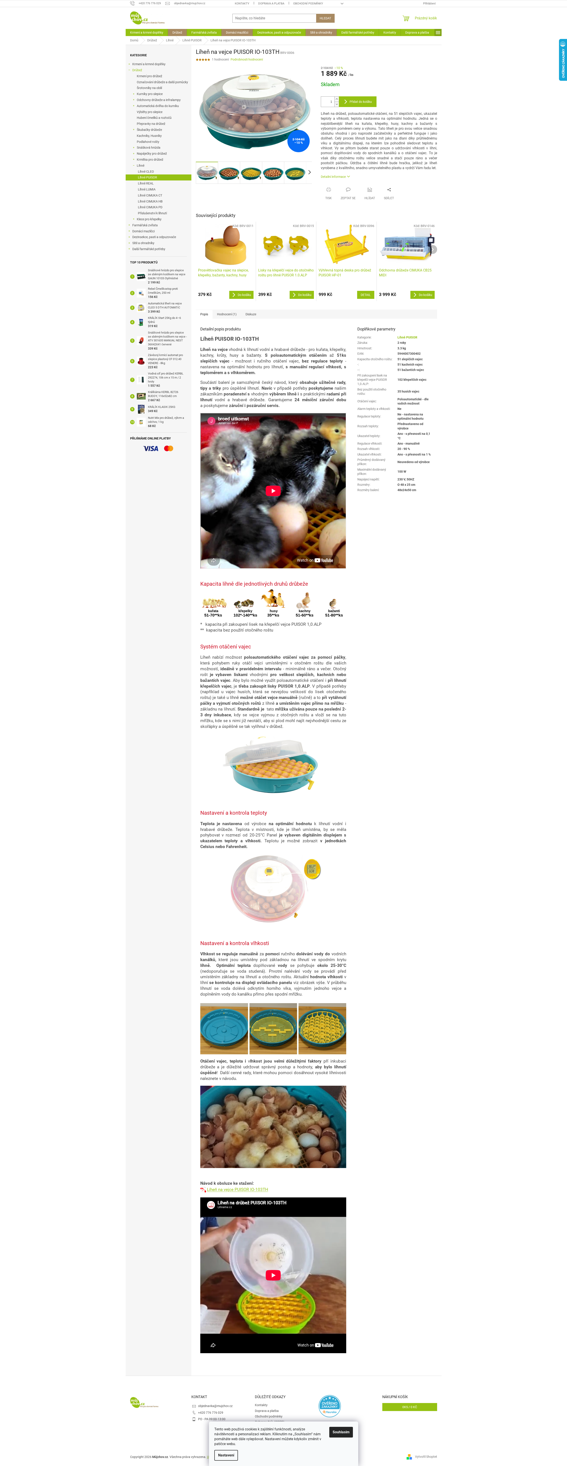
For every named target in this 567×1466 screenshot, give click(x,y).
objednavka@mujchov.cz (215, 1406)
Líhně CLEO (146, 171)
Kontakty (242, 3)
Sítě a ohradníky (143, 243)
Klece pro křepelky (149, 219)
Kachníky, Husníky (149, 136)
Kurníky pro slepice (150, 94)
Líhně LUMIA (147, 189)
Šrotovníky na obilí (149, 88)
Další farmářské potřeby (148, 249)
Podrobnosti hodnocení (247, 59)
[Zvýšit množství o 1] (336, 99)
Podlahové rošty (148, 142)
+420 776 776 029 (210, 1412)
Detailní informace (333, 176)
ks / (409, 1407)
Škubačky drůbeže (149, 130)
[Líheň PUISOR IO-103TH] (203, 1189)
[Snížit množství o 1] (336, 104)
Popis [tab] (204, 314)
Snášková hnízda (148, 147)
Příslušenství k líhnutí (152, 213)
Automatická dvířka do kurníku (158, 106)
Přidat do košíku (361, 101)
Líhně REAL (146, 183)
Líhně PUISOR (147, 177)
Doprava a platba (271, 3)
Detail (366, 295)
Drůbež (137, 70)
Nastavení (226, 1455)
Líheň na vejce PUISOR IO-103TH (237, 1189)
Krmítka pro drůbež (150, 159)
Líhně (140, 165)
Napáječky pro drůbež (152, 153)
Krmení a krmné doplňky (149, 64)
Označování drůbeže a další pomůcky (162, 82)
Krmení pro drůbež (149, 76)
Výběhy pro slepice (149, 112)
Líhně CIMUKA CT (150, 195)
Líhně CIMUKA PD (150, 207)
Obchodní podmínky (308, 3)
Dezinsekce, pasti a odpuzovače (154, 237)
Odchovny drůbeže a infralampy (159, 100)
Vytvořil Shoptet (426, 1456)
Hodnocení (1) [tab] (227, 314)
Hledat (325, 18)
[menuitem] (147, 32)
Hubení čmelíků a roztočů (154, 117)
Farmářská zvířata (145, 225)
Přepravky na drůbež (151, 124)
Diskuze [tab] (251, 314)
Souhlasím (341, 1432)
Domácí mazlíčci (143, 231)
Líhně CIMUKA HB (150, 201)
